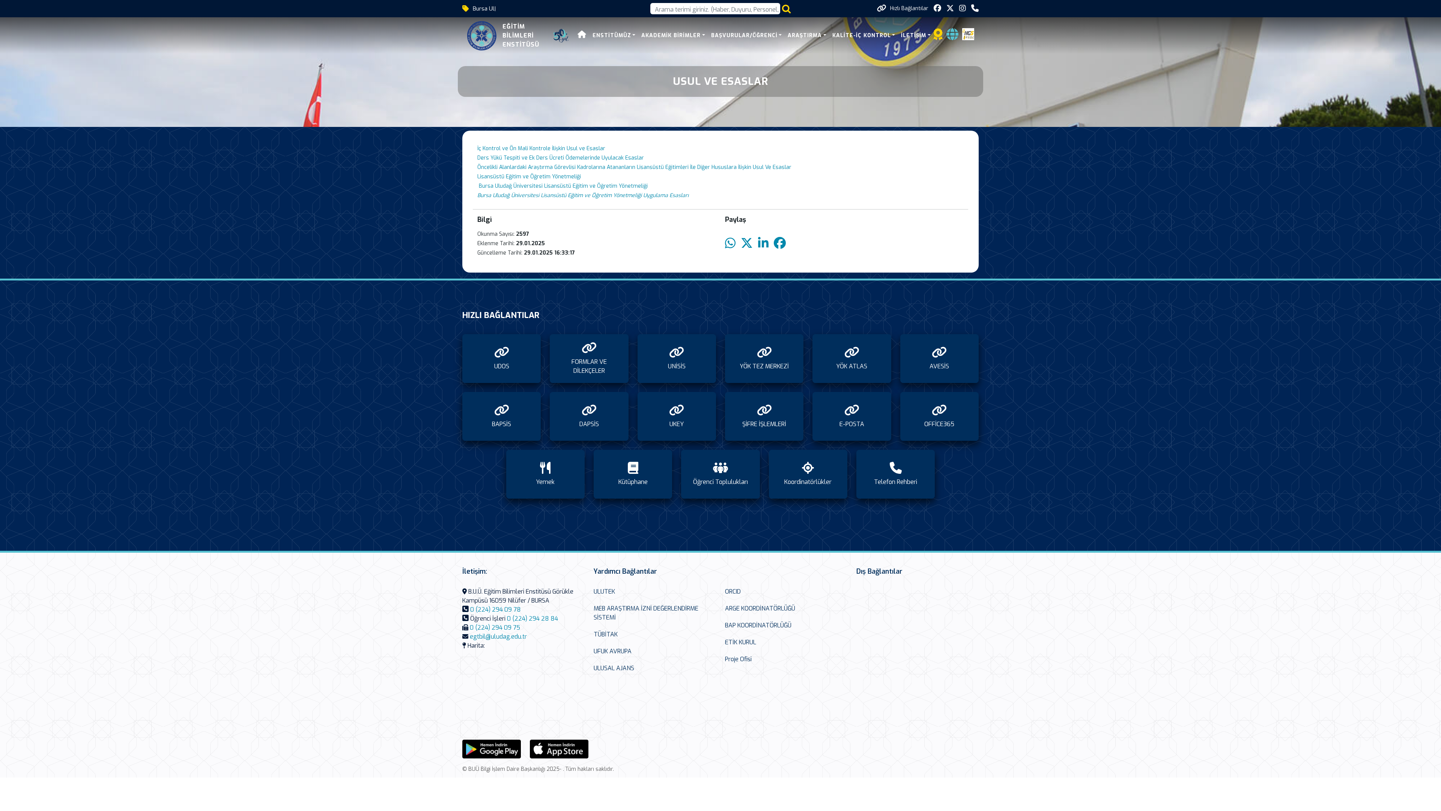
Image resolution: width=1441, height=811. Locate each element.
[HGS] (968, 34)
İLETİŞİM (913, 35)
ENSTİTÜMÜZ (612, 35)
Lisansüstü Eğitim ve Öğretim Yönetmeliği (529, 176)
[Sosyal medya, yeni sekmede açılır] (937, 8)
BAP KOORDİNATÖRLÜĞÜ (758, 625)
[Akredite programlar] (938, 37)
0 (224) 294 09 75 (495, 628)
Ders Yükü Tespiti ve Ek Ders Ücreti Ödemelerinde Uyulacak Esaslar (560, 157)
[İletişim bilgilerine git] (975, 8)
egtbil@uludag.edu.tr (498, 637)
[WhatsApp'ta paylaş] (730, 243)
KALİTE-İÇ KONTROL (861, 35)
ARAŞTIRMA (805, 35)
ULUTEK (604, 591)
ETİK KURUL (740, 642)
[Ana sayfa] (582, 35)
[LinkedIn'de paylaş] (763, 243)
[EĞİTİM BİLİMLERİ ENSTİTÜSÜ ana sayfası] (482, 36)
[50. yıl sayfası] (561, 35)
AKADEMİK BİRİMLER (671, 35)
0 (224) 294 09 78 (495, 610)
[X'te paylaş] (747, 243)
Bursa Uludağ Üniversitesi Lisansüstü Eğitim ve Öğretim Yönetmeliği (562, 186)
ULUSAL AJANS (614, 668)
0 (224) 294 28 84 (532, 619)
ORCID (733, 591)
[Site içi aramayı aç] (786, 9)
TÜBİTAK (606, 634)
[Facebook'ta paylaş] (780, 243)
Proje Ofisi (738, 659)
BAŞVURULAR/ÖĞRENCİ (744, 35)
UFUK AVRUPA (613, 651)
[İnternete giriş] (952, 37)
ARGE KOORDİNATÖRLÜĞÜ (760, 608)
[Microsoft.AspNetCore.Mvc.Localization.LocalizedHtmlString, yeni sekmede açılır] (491, 748)
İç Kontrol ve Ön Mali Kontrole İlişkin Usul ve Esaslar (541, 148)
